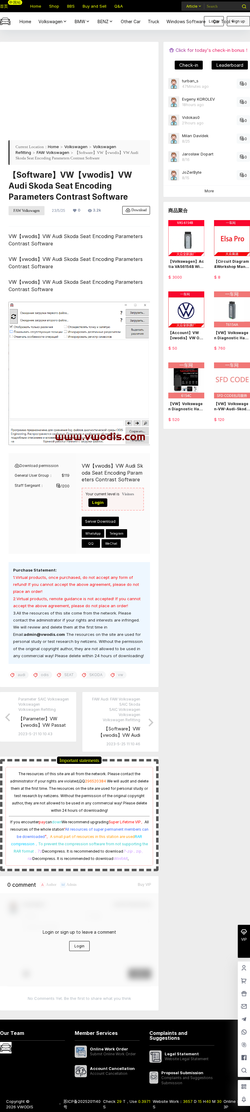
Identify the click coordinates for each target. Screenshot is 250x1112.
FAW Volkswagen (53, 152)
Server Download (100, 521)
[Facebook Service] (244, 1058)
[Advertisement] (79, 93)
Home (53, 146)
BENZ (103, 21)
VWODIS (24, 1106)
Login (98, 502)
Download (139, 210)
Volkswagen (50, 21)
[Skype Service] (244, 1045)
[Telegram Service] (244, 1020)
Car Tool (221, 21)
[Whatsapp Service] (244, 1032)
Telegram (116, 533)
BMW (80, 21)
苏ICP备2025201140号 (82, 1104)
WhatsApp (93, 533)
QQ (91, 543)
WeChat (111, 543)
